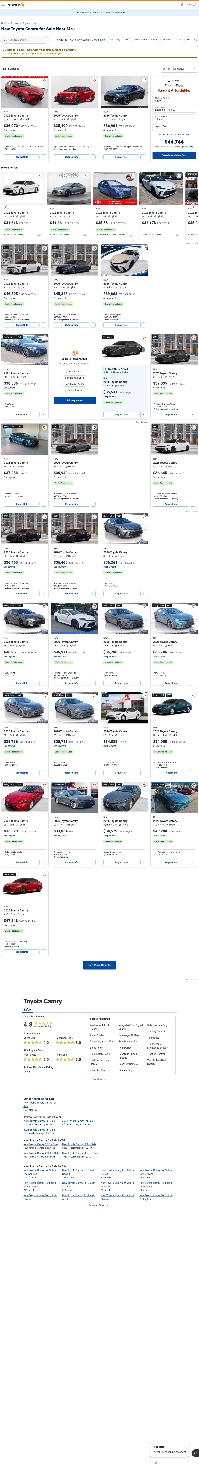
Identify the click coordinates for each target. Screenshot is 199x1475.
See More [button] (97, 1079)
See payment (10, 130)
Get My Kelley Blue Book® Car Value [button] (174, 134)
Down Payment (161, 117)
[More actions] (43, 156)
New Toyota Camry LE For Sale (79, 1144)
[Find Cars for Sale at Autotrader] (16, 5)
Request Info (22, 157)
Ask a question (74, 400)
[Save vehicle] (44, 80)
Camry (37, 23)
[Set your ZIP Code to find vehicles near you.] (75, 29)
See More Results (99, 965)
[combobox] (25, 40)
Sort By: (167, 68)
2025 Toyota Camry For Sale (39, 1129)
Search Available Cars (174, 155)
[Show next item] (142, 350)
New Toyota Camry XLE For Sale (80, 1153)
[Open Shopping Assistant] (195, 1453)
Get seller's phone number (65, 149)
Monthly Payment (162, 98)
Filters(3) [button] (62, 39)
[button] (181, 4)
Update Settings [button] (187, 147)
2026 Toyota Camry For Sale (39, 1120)
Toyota (26, 23)
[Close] (184, 1447)
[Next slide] (193, 207)
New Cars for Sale (9, 23)
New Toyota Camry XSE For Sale (41, 1153)
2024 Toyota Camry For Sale (77, 1120)
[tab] (27, 1009)
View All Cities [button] (97, 1205)
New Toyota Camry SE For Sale (40, 1144)
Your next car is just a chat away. (99, 12)
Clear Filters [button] (98, 39)
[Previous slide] (6, 207)
